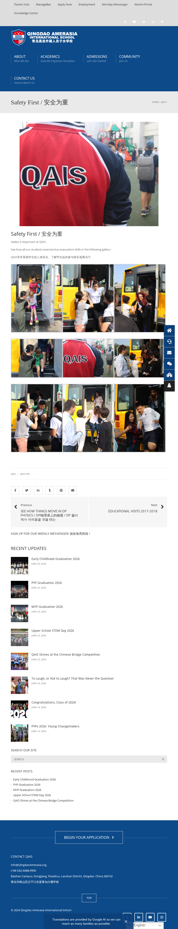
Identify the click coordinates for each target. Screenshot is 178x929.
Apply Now (65, 4)
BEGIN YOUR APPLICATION (87, 837)
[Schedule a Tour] (169, 374)
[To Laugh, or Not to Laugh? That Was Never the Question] (19, 685)
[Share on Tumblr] (49, 490)
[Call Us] (169, 341)
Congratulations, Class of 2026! (53, 702)
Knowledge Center (26, 13)
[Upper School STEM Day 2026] (19, 637)
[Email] (169, 352)
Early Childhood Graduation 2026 (55, 559)
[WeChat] (169, 363)
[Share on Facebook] (15, 490)
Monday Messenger (115, 4)
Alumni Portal (143, 4)
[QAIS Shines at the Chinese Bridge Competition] (19, 661)
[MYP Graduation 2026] (19, 613)
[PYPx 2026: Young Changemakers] (19, 733)
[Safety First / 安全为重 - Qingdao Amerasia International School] (44, 37)
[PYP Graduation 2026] (19, 589)
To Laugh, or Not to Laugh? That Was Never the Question (72, 678)
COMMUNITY (129, 58)
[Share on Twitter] (26, 490)
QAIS (163, 102)
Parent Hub (21, 4)
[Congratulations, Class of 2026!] (19, 709)
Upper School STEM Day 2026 (53, 630)
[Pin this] (61, 490)
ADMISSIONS (97, 58)
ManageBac (43, 4)
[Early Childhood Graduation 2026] (19, 565)
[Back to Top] (169, 386)
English (139, 925)
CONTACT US (24, 80)
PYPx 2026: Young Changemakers (55, 726)
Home (155, 102)
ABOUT (21, 58)
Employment (87, 4)
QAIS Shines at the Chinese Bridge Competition (65, 654)
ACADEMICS (58, 58)
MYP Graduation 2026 (47, 607)
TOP (89, 898)
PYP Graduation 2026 (46, 583)
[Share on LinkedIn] (38, 490)
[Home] (169, 330)
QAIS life (25, 473)
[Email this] (72, 490)
